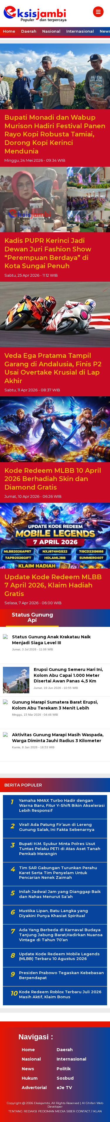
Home (9, 31)
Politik (64, 1068)
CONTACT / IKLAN (89, 1111)
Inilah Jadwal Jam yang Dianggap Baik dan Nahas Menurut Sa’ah (60, 894)
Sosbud (65, 1078)
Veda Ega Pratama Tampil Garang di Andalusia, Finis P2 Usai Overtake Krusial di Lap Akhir (52, 368)
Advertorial (34, 1087)
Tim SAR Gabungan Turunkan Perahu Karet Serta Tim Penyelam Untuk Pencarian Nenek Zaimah (58, 872)
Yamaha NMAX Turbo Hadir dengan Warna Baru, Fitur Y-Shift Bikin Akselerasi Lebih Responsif (62, 805)
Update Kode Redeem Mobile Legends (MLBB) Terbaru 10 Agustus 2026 (59, 956)
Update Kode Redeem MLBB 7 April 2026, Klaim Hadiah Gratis (53, 585)
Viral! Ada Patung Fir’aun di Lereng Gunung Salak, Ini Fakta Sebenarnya (56, 827)
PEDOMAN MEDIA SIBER (56, 1111)
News (28, 1068)
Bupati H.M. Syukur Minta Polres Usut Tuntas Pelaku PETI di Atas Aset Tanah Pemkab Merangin (59, 848)
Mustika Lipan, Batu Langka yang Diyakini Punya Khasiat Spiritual (53, 913)
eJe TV (64, 1087)
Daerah (28, 31)
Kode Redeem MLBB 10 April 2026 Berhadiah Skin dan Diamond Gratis (52, 479)
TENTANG (16, 1111)
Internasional (80, 31)
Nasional (51, 31)
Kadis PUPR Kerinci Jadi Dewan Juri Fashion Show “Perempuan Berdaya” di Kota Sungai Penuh (47, 253)
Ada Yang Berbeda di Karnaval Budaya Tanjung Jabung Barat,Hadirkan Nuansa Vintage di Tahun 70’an (61, 934)
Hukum (30, 1078)
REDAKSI (30, 1111)
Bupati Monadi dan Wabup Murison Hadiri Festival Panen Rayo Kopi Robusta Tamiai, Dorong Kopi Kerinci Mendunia (54, 134)
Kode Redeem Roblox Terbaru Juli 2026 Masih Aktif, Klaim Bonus (60, 994)
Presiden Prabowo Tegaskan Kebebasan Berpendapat (61, 975)
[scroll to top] (100, 1113)
